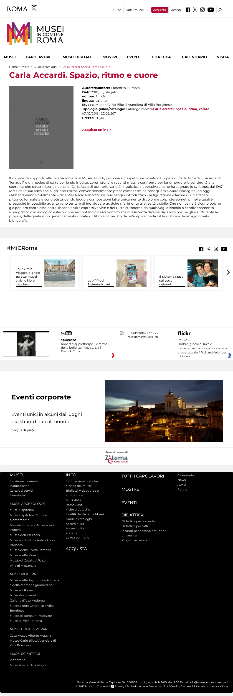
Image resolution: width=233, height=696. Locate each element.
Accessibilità (75, 524)
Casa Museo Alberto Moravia (30, 635)
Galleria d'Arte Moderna (27, 600)
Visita (223, 57)
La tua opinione (77, 537)
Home (13, 67)
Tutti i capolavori (143, 476)
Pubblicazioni (20, 486)
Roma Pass (74, 505)
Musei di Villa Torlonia (26, 620)
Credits (175, 686)
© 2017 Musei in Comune (92, 686)
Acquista (159, 10)
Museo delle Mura (23, 555)
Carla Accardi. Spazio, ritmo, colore (181, 109)
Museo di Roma (21, 590)
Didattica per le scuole (138, 521)
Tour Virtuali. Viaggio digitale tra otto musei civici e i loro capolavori (28, 276)
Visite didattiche (78, 509)
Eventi (134, 57)
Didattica (160, 57)
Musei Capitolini (22, 510)
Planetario (17, 660)
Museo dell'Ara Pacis (25, 535)
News (181, 480)
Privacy (119, 686)
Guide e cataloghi (45, 67)
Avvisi (181, 484)
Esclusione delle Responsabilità (147, 686)
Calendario (194, 57)
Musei (10, 57)
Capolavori (38, 57)
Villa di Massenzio (23, 565)
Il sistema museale (24, 481)
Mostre (110, 57)
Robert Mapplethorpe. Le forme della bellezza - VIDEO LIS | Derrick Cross (84, 347)
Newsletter (18, 495)
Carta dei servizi (21, 490)
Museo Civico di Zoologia (28, 665)
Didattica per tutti (135, 526)
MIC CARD (73, 500)
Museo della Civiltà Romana (30, 550)
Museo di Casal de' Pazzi (28, 560)
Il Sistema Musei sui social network (171, 280)
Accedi (176, 10)
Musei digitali (77, 57)
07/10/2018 (202, 348)
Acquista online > (96, 130)
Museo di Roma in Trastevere (31, 615)
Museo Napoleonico (24, 595)
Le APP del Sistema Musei (99, 282)
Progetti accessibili (135, 540)
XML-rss (223, 686)
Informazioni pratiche (82, 481)
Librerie (71, 532)
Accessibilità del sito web (198, 686)
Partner (183, 489)
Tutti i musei (134, 10)
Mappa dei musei (79, 486)
